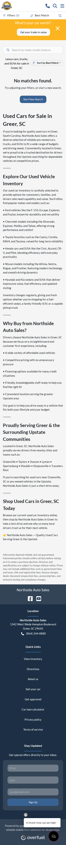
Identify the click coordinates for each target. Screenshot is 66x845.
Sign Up (33, 802)
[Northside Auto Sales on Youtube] (37, 598)
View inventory (33, 659)
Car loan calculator (33, 709)
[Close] (57, 28)
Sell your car (33, 689)
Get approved (33, 699)
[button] (47, 5)
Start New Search (33, 99)
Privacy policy (33, 719)
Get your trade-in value (33, 32)
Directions (33, 669)
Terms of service (33, 729)
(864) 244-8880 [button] (36, 633)
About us (33, 679)
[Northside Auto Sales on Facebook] (29, 598)
